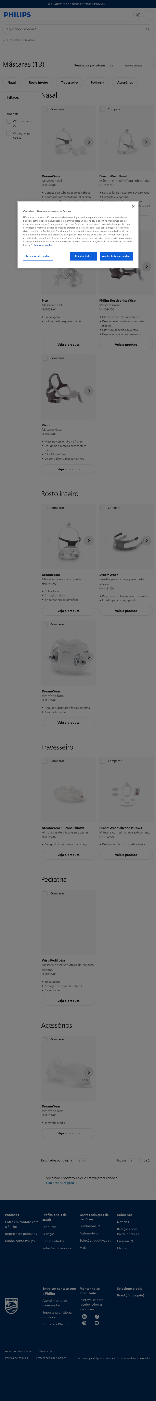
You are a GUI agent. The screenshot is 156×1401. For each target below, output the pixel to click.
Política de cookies (43, 245)
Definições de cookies (38, 256)
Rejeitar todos (83, 256)
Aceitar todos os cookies (116, 256)
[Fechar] (133, 206)
